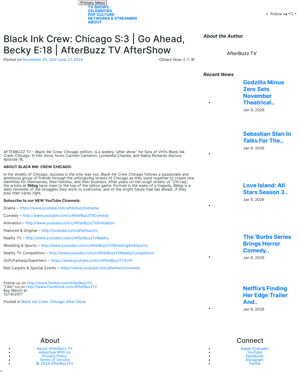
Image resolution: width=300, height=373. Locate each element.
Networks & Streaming (112, 18)
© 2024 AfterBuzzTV (54, 363)
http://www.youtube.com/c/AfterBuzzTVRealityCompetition (101, 253)
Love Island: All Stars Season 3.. (265, 189)
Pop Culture (101, 14)
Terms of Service (55, 359)
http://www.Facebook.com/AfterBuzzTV (61, 286)
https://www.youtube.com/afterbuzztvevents (100, 268)
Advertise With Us (55, 352)
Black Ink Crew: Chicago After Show (53, 301)
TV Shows (98, 7)
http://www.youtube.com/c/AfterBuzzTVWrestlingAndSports (94, 245)
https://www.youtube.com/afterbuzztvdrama (59, 208)
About (95, 22)
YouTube (254, 352)
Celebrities (100, 10)
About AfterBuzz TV (54, 348)
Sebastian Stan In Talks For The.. (267, 137)
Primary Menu (92, 2)
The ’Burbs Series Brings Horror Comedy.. (267, 243)
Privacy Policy (54, 356)
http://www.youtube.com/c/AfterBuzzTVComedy (66, 215)
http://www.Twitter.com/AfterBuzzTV (59, 283)
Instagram (254, 359)
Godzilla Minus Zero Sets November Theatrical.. (263, 92)
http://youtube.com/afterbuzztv (69, 230)
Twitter (254, 363)
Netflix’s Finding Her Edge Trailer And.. (265, 295)
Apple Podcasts (255, 348)
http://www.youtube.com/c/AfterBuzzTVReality (67, 238)
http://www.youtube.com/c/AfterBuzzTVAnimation (70, 223)
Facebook (254, 356)
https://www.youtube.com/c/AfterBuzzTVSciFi (91, 260)
